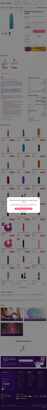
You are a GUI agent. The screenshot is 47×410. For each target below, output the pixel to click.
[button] (23, 211)
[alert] (23, 205)
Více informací (24, 206)
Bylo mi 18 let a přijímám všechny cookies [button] (23, 208)
